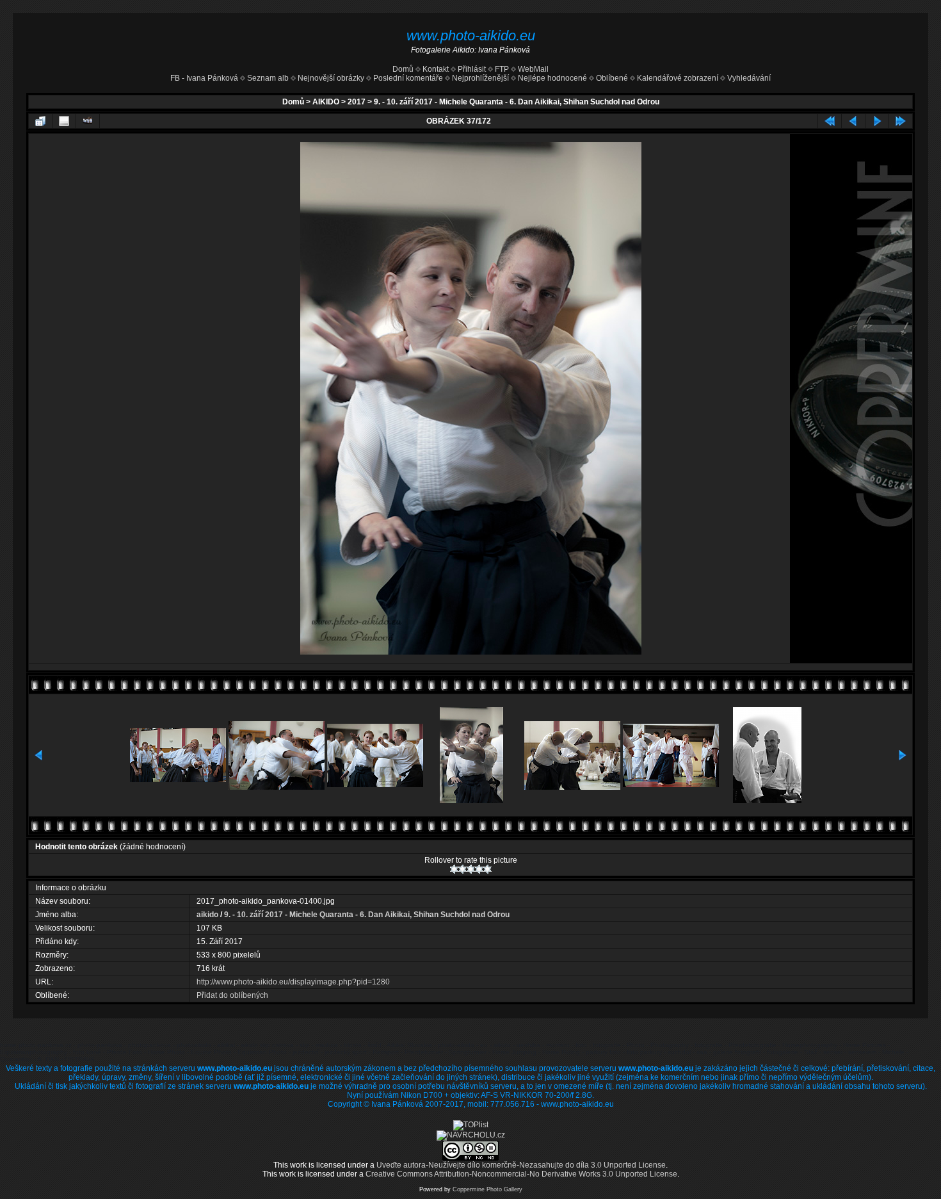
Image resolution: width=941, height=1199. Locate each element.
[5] (487, 869)
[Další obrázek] (877, 121)
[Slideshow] (87, 121)
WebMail (532, 69)
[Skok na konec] (900, 121)
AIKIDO (325, 101)
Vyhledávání (749, 78)
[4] (479, 869)
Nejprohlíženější (480, 78)
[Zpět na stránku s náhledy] (40, 121)
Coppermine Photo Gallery (487, 1189)
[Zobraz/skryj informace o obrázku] (64, 121)
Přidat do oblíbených (232, 995)
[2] (462, 869)
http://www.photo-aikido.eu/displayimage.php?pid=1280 (293, 981)
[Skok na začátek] (829, 121)
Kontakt (435, 69)
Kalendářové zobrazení (677, 78)
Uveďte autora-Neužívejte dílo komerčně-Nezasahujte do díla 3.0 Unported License (521, 1165)
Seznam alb (268, 78)
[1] (454, 869)
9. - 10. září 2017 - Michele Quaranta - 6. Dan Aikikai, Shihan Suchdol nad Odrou (516, 101)
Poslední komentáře (408, 78)
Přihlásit (472, 69)
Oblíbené (612, 78)
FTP (501, 69)
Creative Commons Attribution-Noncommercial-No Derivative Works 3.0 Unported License (521, 1174)
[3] (471, 869)
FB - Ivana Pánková (204, 78)
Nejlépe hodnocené (552, 78)
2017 (357, 101)
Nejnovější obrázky (331, 78)
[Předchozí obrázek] (853, 121)
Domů (403, 69)
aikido (207, 914)
